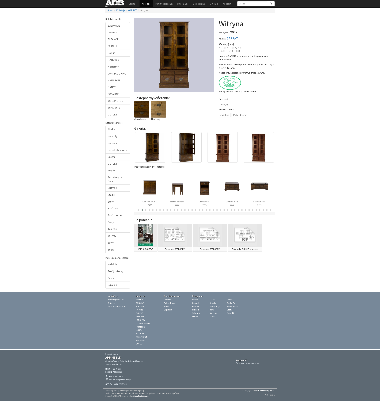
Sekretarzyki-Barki (115, 179)
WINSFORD (114, 107)
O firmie (214, 3)
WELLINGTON (115, 101)
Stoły (111, 201)
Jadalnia (112, 264)
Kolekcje (146, 3)
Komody (112, 136)
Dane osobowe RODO (117, 306)
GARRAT (132, 10)
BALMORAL (114, 25)
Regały (111, 170)
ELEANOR (113, 39)
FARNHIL (113, 46)
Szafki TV (113, 208)
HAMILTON (114, 80)
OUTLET (112, 114)
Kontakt (227, 3)
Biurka (111, 129)
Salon (111, 278)
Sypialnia (112, 285)
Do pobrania (199, 3)
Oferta (132, 3)
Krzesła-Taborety (117, 150)
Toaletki (112, 229)
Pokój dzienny (115, 271)
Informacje (183, 3)
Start (110, 10)
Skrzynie (112, 188)
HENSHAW (113, 66)
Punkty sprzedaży (164, 3)
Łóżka (111, 249)
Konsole (112, 143)
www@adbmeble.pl (141, 396)
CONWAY (112, 32)
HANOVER (113, 59)
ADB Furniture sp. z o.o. (265, 390)
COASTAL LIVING (117, 73)
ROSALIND (113, 94)
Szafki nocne (115, 215)
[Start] (114, 3)
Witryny (112, 235)
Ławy (111, 242)
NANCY (111, 87)
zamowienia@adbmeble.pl (120, 379)
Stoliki (111, 194)
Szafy (111, 222)
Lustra (111, 157)
